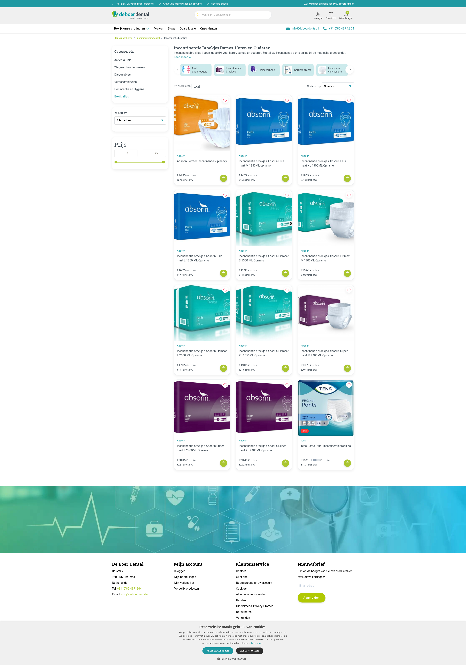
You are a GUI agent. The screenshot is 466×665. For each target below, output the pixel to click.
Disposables (122, 74)
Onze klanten (208, 28)
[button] (349, 70)
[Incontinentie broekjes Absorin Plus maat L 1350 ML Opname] (202, 218)
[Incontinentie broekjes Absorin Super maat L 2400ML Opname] (202, 408)
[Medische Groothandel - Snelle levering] (130, 14)
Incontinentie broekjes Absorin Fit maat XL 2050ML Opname (264, 353)
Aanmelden (311, 597)
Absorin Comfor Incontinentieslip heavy (202, 161)
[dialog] (233, 643)
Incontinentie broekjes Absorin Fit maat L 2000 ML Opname (202, 353)
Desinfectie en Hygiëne (129, 89)
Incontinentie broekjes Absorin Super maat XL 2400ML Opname (262, 448)
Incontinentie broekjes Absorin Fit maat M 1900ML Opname (325, 258)
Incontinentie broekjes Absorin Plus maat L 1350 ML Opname (199, 258)
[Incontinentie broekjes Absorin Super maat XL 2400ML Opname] (264, 408)
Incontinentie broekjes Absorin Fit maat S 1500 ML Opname (264, 258)
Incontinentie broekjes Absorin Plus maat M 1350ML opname (261, 163)
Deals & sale (188, 28)
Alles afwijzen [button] (249, 650)
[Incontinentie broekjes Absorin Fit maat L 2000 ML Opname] (202, 313)
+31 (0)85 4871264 (129, 588)
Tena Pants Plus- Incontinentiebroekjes (326, 446)
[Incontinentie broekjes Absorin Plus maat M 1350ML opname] (264, 123)
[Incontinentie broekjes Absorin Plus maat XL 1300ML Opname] (326, 123)
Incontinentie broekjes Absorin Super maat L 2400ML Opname (200, 448)
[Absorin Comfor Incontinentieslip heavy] (202, 123)
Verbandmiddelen (125, 82)
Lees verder (257, 643)
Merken (158, 28)
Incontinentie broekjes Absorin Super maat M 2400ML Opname (324, 353)
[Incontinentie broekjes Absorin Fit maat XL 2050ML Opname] (264, 313)
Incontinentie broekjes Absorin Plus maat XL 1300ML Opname (323, 163)
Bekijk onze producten (129, 28)
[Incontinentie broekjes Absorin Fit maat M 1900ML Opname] (326, 218)
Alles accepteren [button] (218, 650)
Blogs (171, 28)
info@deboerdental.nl (134, 594)
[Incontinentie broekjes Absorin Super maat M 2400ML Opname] (326, 313)
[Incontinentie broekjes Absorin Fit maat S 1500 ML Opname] (264, 218)
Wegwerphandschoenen (129, 67)
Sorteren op (314, 86)
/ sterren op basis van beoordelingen (329, 3)
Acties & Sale (122, 60)
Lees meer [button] (181, 57)
